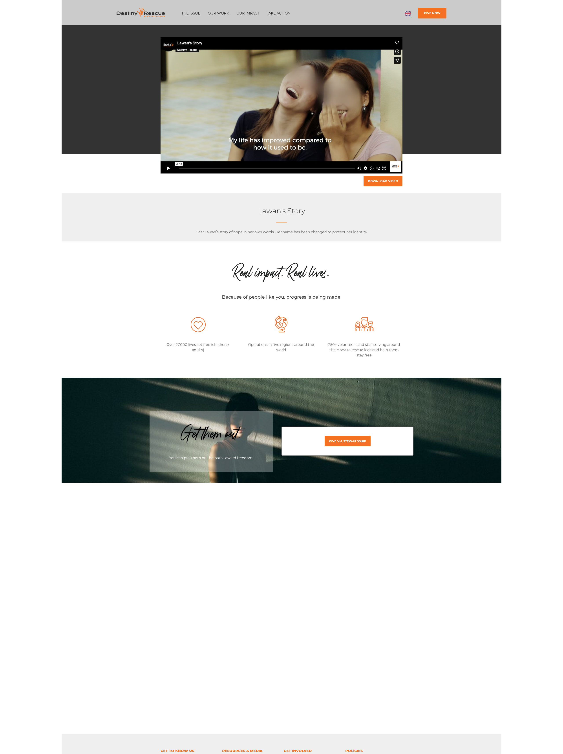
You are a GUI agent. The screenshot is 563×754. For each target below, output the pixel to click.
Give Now (432, 13)
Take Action (279, 13)
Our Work (218, 13)
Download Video (383, 181)
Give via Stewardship (347, 441)
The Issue (190, 13)
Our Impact (247, 13)
